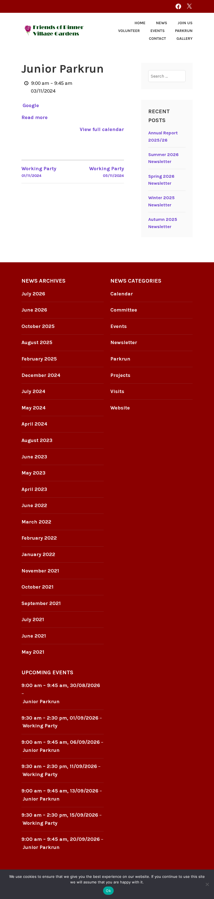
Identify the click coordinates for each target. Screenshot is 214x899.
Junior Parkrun (41, 701)
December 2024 (40, 375)
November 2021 (40, 571)
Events (157, 30)
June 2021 (33, 636)
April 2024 (34, 424)
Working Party (40, 726)
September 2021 (41, 603)
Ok (108, 890)
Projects (120, 375)
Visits (117, 391)
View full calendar (102, 129)
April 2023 (34, 489)
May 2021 (32, 652)
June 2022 (34, 505)
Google (31, 105)
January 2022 (38, 554)
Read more (34, 117)
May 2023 (33, 473)
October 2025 (38, 326)
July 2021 (32, 619)
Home (140, 23)
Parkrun (184, 30)
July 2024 (33, 391)
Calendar (121, 294)
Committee (123, 310)
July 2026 (33, 294)
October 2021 (37, 587)
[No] (207, 884)
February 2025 (39, 359)
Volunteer (129, 30)
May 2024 (33, 408)
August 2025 (36, 342)
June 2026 (34, 310)
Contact (157, 38)
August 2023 (36, 440)
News (161, 23)
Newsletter (123, 342)
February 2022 (39, 538)
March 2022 (36, 522)
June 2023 (34, 457)
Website (120, 408)
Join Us (185, 23)
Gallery (184, 38)
